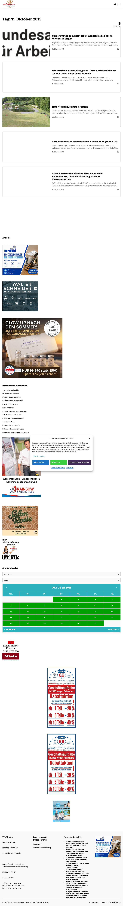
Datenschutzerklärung (58, 468)
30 (78, 623)
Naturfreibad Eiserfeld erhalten (70, 106)
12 (11, 611)
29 (61, 623)
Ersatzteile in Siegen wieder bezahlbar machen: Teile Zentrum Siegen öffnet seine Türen (77, 852)
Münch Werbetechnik (10, 394)
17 (95, 611)
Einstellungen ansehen (79, 462)
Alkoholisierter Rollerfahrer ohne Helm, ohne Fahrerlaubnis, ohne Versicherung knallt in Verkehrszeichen (77, 176)
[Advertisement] (61, 215)
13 (28, 611)
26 (11, 623)
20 (28, 617)
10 (95, 605)
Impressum (70, 468)
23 (78, 617)
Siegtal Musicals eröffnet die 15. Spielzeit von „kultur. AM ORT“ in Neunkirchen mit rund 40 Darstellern (78, 894)
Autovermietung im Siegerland (14, 411)
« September (10, 629)
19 (11, 617)
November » (113, 629)
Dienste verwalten (39, 456)
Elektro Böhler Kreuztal (11, 397)
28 (45, 623)
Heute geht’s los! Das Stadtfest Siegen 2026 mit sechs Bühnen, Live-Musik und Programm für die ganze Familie (77, 875)
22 (61, 617)
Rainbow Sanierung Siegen (13, 429)
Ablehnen (56, 462)
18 (112, 611)
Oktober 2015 (61, 587)
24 (95, 617)
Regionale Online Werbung (12, 418)
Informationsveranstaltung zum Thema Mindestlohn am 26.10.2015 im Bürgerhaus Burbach (84, 72)
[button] (89, 438)
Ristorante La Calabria (11, 425)
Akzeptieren (39, 462)
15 (61, 611)
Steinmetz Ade (8, 408)
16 (78, 611)
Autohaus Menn (8, 422)
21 (44, 617)
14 (45, 611)
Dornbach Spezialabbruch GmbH (15, 432)
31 (95, 623)
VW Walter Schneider (10, 390)
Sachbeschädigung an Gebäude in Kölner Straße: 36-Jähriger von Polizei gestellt (77, 844)
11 (112, 605)
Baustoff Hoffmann (10, 404)
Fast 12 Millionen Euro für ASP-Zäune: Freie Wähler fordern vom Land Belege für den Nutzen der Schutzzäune (77, 885)
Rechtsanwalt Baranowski (12, 401)
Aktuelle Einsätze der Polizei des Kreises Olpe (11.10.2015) (85, 141)
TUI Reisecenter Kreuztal (12, 415)
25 (112, 617)
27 (28, 623)
